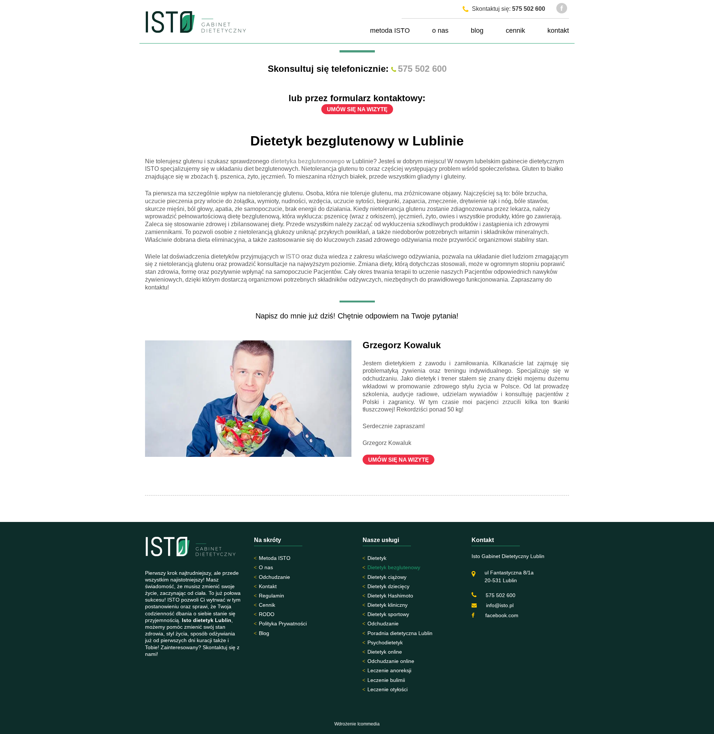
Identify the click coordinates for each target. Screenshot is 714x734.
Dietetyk (376, 558)
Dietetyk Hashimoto (390, 596)
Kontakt (268, 586)
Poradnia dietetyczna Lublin (399, 633)
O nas (266, 567)
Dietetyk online (384, 652)
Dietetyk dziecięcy (388, 586)
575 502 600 (528, 9)
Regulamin (271, 596)
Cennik (267, 605)
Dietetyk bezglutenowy (393, 567)
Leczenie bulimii (386, 680)
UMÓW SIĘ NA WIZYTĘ (357, 109)
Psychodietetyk (385, 642)
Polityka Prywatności (283, 623)
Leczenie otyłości (387, 689)
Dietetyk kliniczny (387, 605)
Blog (264, 633)
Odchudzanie (274, 577)
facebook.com (501, 615)
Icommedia (368, 724)
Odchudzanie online (390, 661)
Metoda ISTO (274, 558)
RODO (266, 614)
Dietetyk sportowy (388, 614)
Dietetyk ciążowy (386, 577)
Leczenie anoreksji (389, 670)
